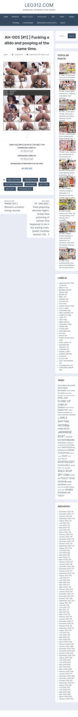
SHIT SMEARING (66, 468)
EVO (60, 304)
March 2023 (63, 560)
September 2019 (65, 655)
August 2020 (63, 630)
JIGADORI (68, 437)
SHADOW (62, 349)
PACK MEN (63, 331)
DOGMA (62, 299)
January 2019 (64, 674)
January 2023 (64, 564)
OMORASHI (70, 443)
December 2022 (65, 566)
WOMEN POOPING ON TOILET (65, 492)
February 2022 (64, 589)
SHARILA (62, 352)
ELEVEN (62, 301)
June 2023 (63, 553)
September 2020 (65, 628)
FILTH (61, 308)
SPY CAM (63, 474)
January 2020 (64, 646)
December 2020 (65, 621)
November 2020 (65, 623)
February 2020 (64, 644)
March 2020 (63, 642)
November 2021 (65, 596)
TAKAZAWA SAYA (25, 189)
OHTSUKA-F (63, 324)
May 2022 (62, 582)
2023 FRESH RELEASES (69, 395)
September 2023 (65, 546)
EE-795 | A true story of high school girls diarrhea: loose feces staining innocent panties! (66, 116)
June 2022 (63, 580)
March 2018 (63, 696)
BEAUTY (62, 288)
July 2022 (62, 578)
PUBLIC (72, 453)
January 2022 (64, 591)
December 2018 (65, 676)
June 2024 (63, 525)
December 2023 (65, 539)
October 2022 (64, 571)
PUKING (60, 456)
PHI (60, 333)
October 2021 (64, 598)
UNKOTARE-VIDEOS (66, 368)
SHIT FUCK (44, 184)
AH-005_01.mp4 (26, 151)
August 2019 (63, 658)
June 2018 (63, 690)
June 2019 (63, 662)
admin (6, 55)
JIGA (61, 320)
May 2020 (62, 637)
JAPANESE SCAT (30, 180)
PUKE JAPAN (64, 342)
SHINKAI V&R (63, 354)
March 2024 (63, 532)
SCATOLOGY (42, 17)
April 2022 (63, 585)
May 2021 (62, 610)
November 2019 (65, 651)
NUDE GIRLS (62, 443)
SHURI (61, 356)
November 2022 (65, 569)
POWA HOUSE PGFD (66, 338)
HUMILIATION (63, 429)
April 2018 (62, 694)
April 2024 (63, 530)
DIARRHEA (61, 407)
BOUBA (61, 294)
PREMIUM (15, 17)
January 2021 (64, 619)
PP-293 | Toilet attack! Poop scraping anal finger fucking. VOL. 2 (67, 136)
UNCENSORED (28, 23)
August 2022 (63, 575)
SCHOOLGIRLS (64, 465)
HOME (6, 17)
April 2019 (62, 667)
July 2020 (62, 633)
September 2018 (65, 683)
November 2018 (65, 678)
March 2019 (63, 669)
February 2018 (64, 699)
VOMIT (61, 17)
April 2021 (62, 612)
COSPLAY (63, 404)
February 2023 (64, 562)
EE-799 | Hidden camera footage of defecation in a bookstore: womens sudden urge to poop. (67, 193)
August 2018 (63, 685)
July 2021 (62, 605)
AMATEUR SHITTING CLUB (39, 55)
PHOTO (61, 336)
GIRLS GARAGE (64, 313)
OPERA (61, 326)
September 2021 (65, 601)
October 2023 (64, 544)
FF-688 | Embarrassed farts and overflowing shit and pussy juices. (67, 77)
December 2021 (65, 594)
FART (66, 410)
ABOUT (63, 23)
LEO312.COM (39, 5)
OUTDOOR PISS (62, 445)
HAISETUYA (63, 315)
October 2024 (64, 516)
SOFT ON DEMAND (66, 361)
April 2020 (63, 639)
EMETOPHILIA (70, 407)
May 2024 (62, 528)
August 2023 (63, 548)
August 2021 (63, 603)
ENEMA (71, 17)
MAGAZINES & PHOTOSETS (47, 23)
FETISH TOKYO (64, 306)
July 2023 (62, 550)
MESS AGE (63, 322)
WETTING (60, 487)
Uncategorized (64, 365)
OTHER (61, 329)
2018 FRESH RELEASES (66, 385)
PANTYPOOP (67, 447)
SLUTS (61, 358)
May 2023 (62, 555)
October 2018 (64, 681)
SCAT (43, 180)
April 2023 (63, 557)
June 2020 (63, 635)
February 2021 (64, 617)
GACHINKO (63, 310)
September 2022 (65, 573)
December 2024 (65, 512)
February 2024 (64, 534)
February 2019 (64, 671)
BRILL (61, 297)
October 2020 (64, 626)
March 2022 (63, 587)
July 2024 (62, 523)
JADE (61, 317)
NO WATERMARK (66, 440)
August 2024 (63, 521)
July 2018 (62, 687)
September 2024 (65, 518)
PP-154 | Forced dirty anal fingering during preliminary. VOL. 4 (66, 173)
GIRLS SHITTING (14, 180)
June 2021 (63, 607)
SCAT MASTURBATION (13, 184)
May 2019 (62, 665)
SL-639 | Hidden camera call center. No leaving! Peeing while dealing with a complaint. (67, 215)
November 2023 (65, 541)
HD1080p (15, 23)
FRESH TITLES (27, 17)
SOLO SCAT (10, 189)
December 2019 (65, 649)
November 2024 (65, 514)
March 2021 (63, 614)
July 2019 (62, 660)
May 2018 (62, 692)
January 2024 (64, 537)
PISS (53, 17)
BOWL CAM (63, 398)
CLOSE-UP (64, 401)
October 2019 (64, 653)
